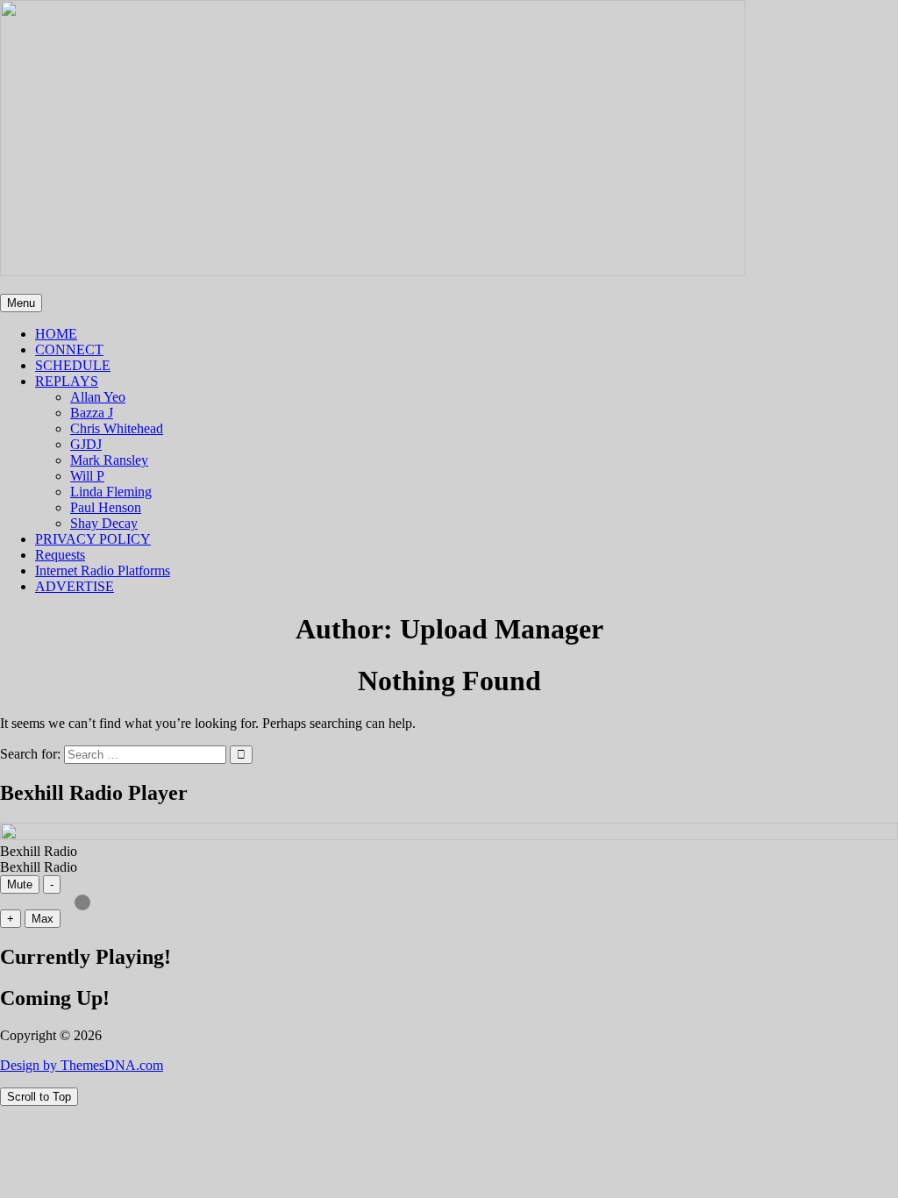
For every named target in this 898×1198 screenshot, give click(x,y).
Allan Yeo (97, 396)
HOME (56, 333)
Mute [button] (19, 884)
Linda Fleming (111, 491)
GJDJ (86, 444)
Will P (87, 475)
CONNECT (69, 349)
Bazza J (91, 412)
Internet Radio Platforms (102, 570)
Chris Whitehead (116, 428)
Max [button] (42, 918)
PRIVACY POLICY (93, 538)
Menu (21, 303)
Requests (60, 554)
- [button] (51, 884)
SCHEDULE (72, 365)
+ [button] (10, 918)
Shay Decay (104, 523)
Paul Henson (105, 507)
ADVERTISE (74, 586)
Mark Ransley (109, 460)
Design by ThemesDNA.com (81, 1065)
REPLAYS (66, 381)
